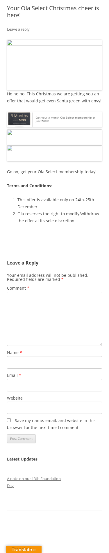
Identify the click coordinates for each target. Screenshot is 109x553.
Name (14, 352)
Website (15, 398)
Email (14, 375)
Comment (18, 288)
